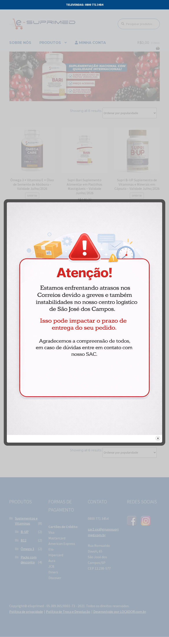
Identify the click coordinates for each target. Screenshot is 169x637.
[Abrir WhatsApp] (156, 626)
